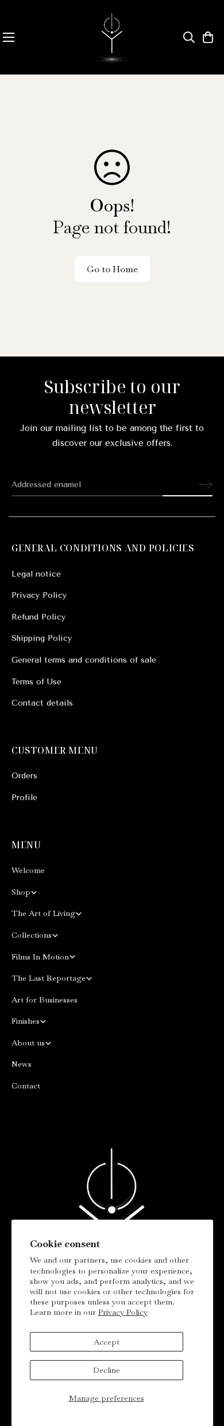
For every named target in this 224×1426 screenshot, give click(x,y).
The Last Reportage (48, 978)
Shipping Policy (41, 638)
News (21, 1064)
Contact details (42, 703)
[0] (208, 37)
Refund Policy (38, 617)
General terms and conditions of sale (83, 660)
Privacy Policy (123, 1312)
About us (28, 1042)
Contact (25, 1085)
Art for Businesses (44, 999)
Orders (24, 776)
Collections (31, 935)
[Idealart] (112, 37)
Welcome (28, 870)
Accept (106, 1342)
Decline (106, 1370)
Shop (20, 892)
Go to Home (112, 269)
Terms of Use (36, 682)
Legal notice (36, 574)
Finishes (25, 1021)
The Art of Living (43, 913)
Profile (24, 797)
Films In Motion (40, 956)
